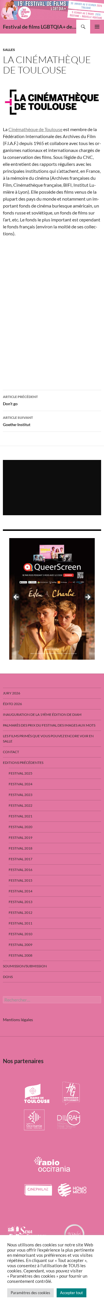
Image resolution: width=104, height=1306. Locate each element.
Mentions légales (18, 1019)
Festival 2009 (20, 944)
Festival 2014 (20, 891)
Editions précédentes (23, 762)
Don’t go (20, 400)
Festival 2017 (20, 859)
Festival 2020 (20, 827)
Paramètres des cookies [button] (30, 1292)
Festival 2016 (20, 869)
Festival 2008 (20, 955)
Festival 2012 (20, 912)
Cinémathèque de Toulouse (35, 129)
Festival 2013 (20, 902)
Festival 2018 (20, 848)
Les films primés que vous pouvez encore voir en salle (48, 738)
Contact (11, 752)
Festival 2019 (20, 837)
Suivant (87, 597)
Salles (9, 49)
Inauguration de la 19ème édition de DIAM (42, 714)
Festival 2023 (20, 795)
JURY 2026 (11, 693)
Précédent (16, 597)
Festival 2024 (20, 784)
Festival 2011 (20, 923)
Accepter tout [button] (71, 1292)
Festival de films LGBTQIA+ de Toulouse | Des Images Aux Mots (39, 26)
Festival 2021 (20, 816)
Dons (8, 977)
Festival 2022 (20, 805)
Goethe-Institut (18, 421)
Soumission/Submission (25, 966)
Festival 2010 (20, 934)
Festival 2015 (20, 880)
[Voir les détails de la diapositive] (52, 599)
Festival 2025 (20, 773)
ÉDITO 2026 (12, 704)
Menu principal (97, 27)
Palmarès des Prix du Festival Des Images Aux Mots (49, 725)
